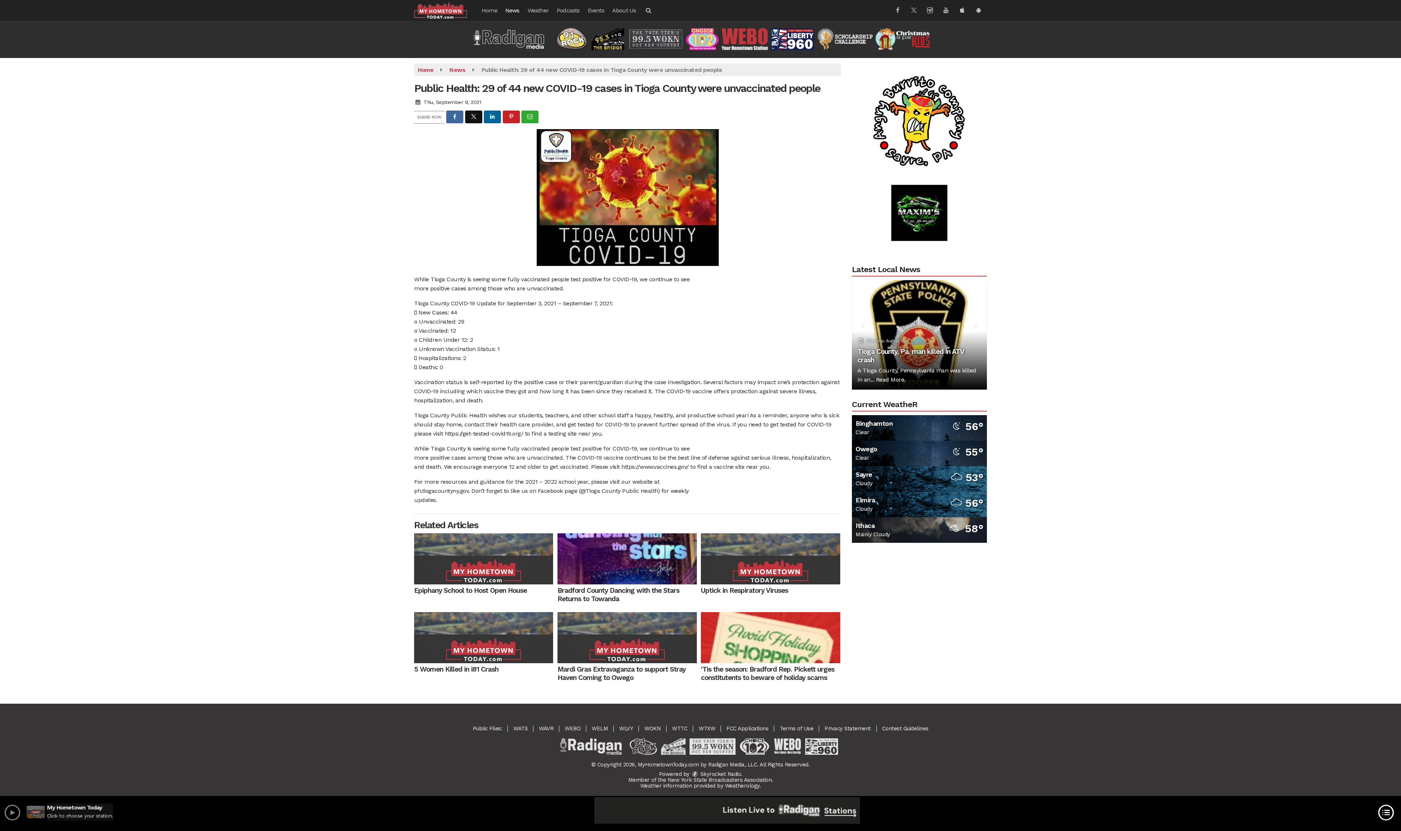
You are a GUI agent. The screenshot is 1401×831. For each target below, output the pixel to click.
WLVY (626, 728)
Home (489, 10)
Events (596, 10)
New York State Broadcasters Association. (720, 780)
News (512, 10)
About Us (624, 10)
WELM (600, 728)
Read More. (891, 379)
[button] (648, 10)
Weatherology (742, 785)
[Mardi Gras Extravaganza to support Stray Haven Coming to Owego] (626, 637)
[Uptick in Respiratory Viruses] (770, 558)
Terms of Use (796, 728)
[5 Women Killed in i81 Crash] (483, 637)
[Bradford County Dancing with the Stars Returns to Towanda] (626, 558)
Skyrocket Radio (720, 774)
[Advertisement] (919, 89)
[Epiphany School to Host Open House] (483, 558)
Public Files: (487, 728)
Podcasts (568, 10)
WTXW (707, 728)
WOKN (652, 728)
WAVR (546, 728)
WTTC (679, 728)
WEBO (572, 728)
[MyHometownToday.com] (446, 10)
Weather (538, 10)
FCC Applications (747, 728)
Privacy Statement (848, 728)
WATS (520, 728)
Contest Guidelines (905, 728)
